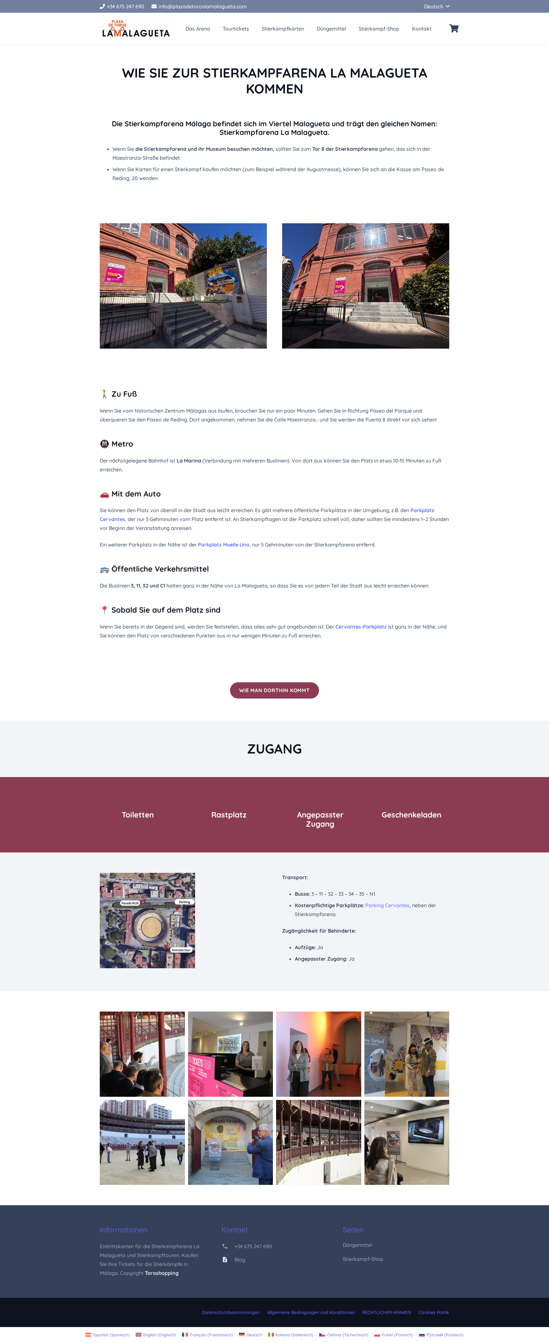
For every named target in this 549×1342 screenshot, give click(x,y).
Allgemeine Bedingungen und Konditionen (311, 1312)
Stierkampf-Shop (363, 1259)
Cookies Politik (434, 1312)
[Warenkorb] (454, 29)
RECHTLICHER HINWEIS (386, 1312)
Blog (239, 1259)
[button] (436, 6)
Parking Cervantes (387, 905)
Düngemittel (357, 1245)
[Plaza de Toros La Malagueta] (136, 28)
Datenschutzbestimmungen (231, 1312)
